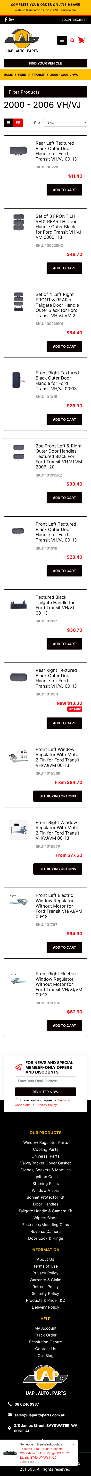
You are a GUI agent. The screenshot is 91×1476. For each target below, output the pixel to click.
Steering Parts (46, 1183)
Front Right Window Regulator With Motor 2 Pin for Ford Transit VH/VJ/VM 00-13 (58, 830)
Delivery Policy (45, 1307)
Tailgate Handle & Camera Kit (45, 1210)
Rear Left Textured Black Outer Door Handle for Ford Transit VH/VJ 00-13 (56, 151)
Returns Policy (46, 1286)
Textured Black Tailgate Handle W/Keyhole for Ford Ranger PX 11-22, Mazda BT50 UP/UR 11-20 (45, 1453)
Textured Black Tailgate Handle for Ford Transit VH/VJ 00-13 (55, 605)
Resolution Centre (45, 1341)
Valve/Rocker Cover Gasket (45, 1163)
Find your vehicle (45, 63)
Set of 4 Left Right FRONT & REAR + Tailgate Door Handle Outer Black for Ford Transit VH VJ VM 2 (57, 305)
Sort (38, 122)
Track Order (46, 1335)
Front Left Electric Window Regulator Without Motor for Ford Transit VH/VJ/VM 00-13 (59, 906)
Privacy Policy (46, 1105)
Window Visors (45, 1190)
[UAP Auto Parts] (22, 40)
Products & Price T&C (45, 1300)
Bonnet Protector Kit (46, 1197)
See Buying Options (58, 796)
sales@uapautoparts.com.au (40, 1415)
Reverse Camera (46, 1231)
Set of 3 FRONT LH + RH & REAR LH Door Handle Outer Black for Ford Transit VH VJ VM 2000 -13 (58, 227)
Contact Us (45, 1348)
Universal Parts (45, 1156)
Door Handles (45, 1204)
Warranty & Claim (45, 1279)
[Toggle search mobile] (71, 40)
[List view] (18, 123)
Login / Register (74, 20)
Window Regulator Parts (45, 1142)
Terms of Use (45, 1266)
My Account (45, 1328)
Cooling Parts (45, 1149)
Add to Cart (64, 190)
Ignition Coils (45, 1176)
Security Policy (45, 1293)
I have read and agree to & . (42, 1102)
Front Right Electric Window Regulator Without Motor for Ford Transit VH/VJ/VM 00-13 (59, 984)
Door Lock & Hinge (45, 1238)
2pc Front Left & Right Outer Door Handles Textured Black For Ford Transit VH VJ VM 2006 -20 (59, 456)
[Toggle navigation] (62, 40)
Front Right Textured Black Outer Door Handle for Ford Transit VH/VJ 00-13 (57, 380)
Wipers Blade (45, 1217)
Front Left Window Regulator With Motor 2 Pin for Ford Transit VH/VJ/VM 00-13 (58, 757)
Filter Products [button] (24, 92)
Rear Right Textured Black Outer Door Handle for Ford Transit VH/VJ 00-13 (56, 678)
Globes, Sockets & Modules (45, 1169)
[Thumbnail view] (8, 123)
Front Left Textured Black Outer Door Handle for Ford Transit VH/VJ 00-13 (56, 532)
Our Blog (46, 1355)
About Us (45, 1259)
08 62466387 (27, 1404)
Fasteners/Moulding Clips (45, 1224)
